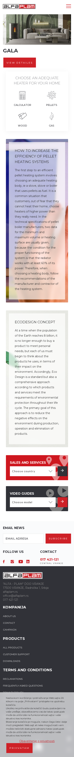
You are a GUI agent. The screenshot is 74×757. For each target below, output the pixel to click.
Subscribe (58, 538)
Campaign (9, 629)
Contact (9, 622)
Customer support (16, 654)
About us (9, 616)
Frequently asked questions (23, 685)
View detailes (20, 62)
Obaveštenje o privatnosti (37, 741)
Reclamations (12, 678)
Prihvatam (19, 747)
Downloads (11, 660)
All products (12, 647)
